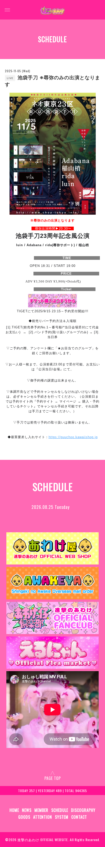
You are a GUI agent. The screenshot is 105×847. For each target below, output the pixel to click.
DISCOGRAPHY (83, 810)
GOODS (24, 817)
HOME (14, 810)
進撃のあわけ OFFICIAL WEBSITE (42, 839)
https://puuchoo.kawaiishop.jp (73, 437)
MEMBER (41, 810)
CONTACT (79, 817)
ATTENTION (42, 817)
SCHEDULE (59, 810)
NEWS (27, 810)
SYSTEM (61, 817)
